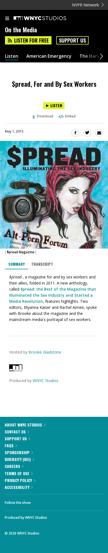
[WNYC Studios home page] (47, 18)
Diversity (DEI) (18, 459)
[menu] (7, 18)
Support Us (72, 40)
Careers (12, 466)
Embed (70, 116)
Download (45, 116)
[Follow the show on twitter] (55, 501)
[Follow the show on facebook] (40, 501)
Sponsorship (17, 452)
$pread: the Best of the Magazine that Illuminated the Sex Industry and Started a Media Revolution (52, 295)
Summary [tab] (16, 264)
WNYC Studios (45, 380)
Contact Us (15, 431)
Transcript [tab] (42, 264)
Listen (11, 56)
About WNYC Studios (23, 425)
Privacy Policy (18, 480)
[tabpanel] (54, 298)
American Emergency (48, 56)
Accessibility (17, 487)
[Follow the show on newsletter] (70, 501)
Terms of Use (17, 473)
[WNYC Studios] (15, 370)
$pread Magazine (20, 252)
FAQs (9, 445)
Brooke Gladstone (45, 352)
